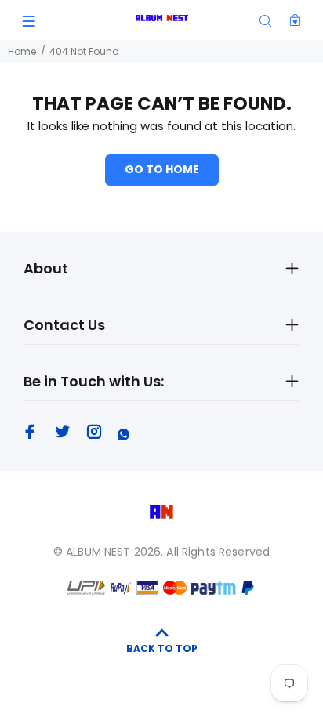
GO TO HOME (162, 169)
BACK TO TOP (162, 648)
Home (22, 51)
